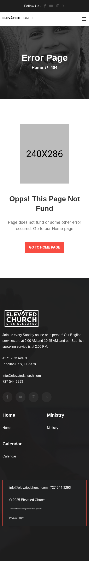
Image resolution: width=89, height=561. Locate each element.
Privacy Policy (16, 518)
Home (37, 67)
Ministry (52, 428)
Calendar (9, 456)
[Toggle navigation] (83, 19)
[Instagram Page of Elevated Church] (33, 397)
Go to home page (44, 247)
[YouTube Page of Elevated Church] (51, 6)
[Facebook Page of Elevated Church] (44, 6)
